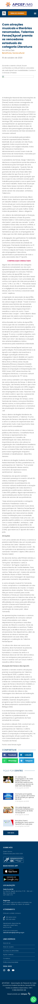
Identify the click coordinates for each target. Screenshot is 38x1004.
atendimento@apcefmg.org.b (13, 933)
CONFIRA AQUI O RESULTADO (19, 261)
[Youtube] (13, 970)
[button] (4, 13)
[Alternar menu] (35, 13)
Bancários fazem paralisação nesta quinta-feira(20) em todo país (24, 822)
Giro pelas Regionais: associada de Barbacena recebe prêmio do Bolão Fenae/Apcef (24, 810)
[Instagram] (4, 970)
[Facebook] (9, 970)
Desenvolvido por (17, 994)
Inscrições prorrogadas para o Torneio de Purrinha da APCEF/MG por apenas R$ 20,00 (25, 796)
